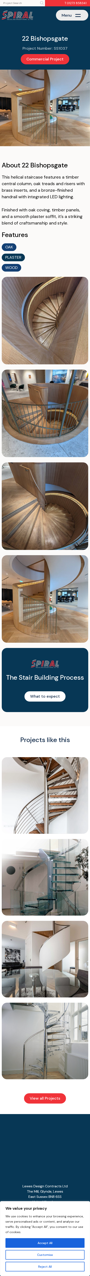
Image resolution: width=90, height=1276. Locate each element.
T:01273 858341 (75, 3)
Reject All (45, 1267)
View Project (45, 799)
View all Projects (45, 1098)
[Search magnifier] (42, 3)
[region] (45, 1238)
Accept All (45, 1243)
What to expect (45, 696)
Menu (67, 15)
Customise (45, 1255)
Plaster (13, 257)
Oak (9, 247)
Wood (11, 267)
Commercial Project (45, 59)
